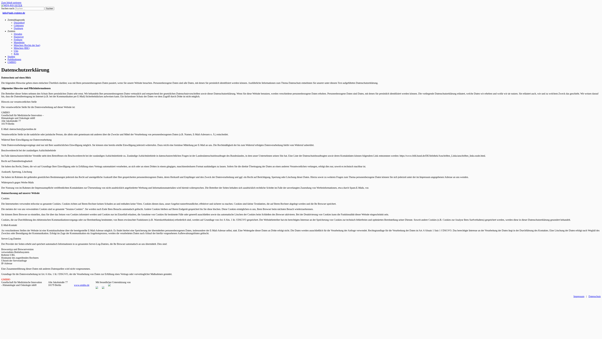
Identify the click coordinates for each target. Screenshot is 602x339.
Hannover (19, 36)
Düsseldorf (19, 22)
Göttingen (19, 25)
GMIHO (12, 62)
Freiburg (18, 39)
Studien (11, 56)
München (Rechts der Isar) (27, 45)
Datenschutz (595, 296)
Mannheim (19, 42)
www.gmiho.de (81, 285)
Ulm (16, 51)
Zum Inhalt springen (11, 2)
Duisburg (18, 28)
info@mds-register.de (14, 13)
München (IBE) (21, 48)
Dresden (18, 34)
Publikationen (14, 59)
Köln (16, 53)
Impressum (578, 296)
